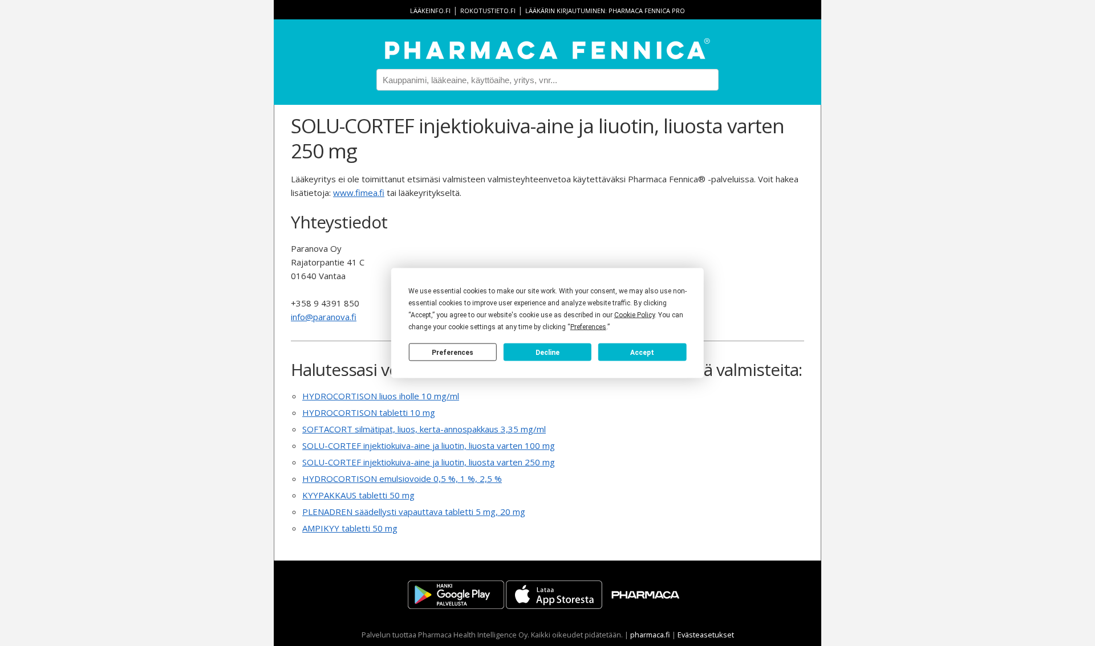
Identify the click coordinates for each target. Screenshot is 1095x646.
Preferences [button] (588, 327)
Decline (547, 352)
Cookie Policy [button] (634, 315)
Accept (642, 352)
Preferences (452, 352)
